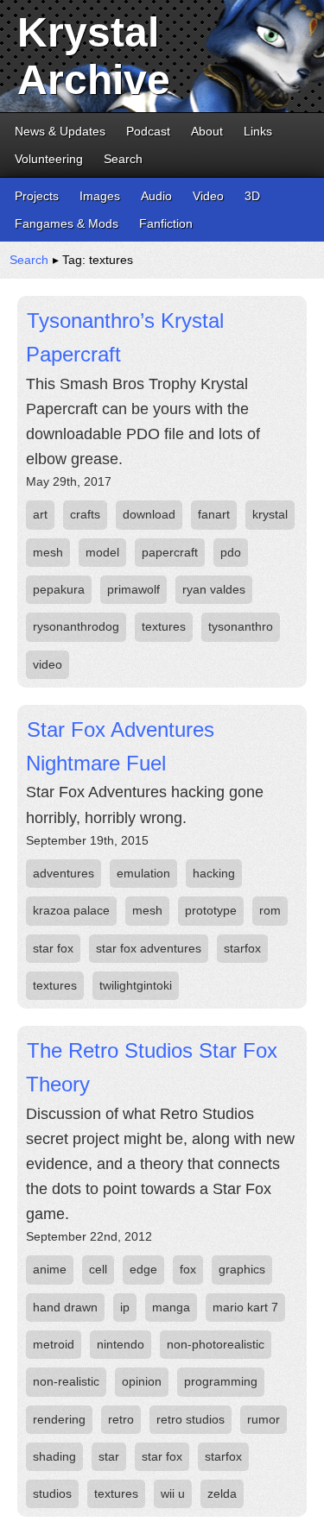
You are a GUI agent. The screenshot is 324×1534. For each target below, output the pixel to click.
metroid (53, 1344)
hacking (214, 873)
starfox (242, 948)
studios (52, 1493)
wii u (173, 1493)
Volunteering (49, 159)
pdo (230, 552)
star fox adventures (148, 948)
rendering (59, 1419)
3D (252, 196)
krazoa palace (71, 910)
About (207, 131)
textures (164, 626)
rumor (263, 1419)
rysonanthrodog (76, 626)
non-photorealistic (215, 1344)
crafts (85, 514)
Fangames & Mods (66, 223)
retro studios (190, 1419)
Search (123, 159)
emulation (143, 873)
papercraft (170, 552)
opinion (142, 1381)
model (102, 552)
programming (220, 1381)
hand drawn (65, 1307)
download (149, 514)
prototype (211, 910)
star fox (53, 948)
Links (258, 131)
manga (171, 1307)
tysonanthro (240, 626)
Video (208, 196)
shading (54, 1456)
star (108, 1456)
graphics (242, 1269)
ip (125, 1307)
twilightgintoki (135, 985)
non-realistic (66, 1381)
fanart (214, 514)
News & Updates (60, 131)
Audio (156, 196)
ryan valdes (213, 589)
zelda (222, 1493)
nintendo (120, 1344)
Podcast (148, 131)
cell (98, 1269)
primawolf (133, 589)
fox (188, 1269)
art (40, 514)
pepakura (59, 589)
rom (270, 910)
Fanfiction (166, 223)
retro (121, 1419)
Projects (37, 196)
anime (50, 1269)
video (47, 664)
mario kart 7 (245, 1307)
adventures (63, 873)
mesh (48, 552)
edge (143, 1269)
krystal (270, 514)
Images (99, 196)
